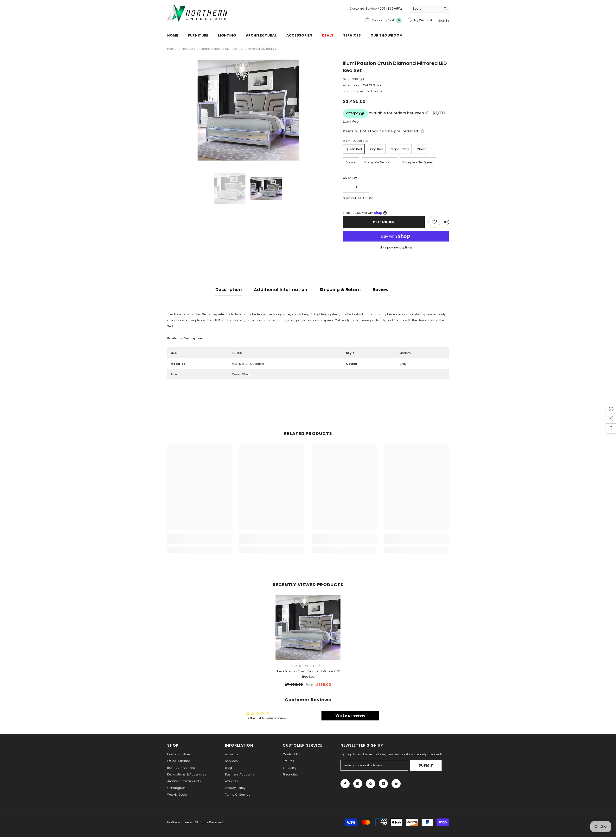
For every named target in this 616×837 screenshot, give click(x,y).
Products (188, 49)
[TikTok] (383, 783)
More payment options (395, 247)
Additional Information (281, 289)
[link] (199, 541)
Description (228, 289)
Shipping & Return (340, 289)
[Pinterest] (370, 783)
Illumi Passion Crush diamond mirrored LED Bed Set (308, 674)
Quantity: (350, 178)
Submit (426, 765)
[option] (248, 110)
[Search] (429, 8)
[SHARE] (444, 222)
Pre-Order (383, 221)
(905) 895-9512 (389, 8)
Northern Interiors (307, 666)
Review (381, 289)
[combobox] (425, 8)
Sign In (443, 21)
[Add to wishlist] (434, 222)
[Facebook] (345, 783)
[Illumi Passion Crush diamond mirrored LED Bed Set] (308, 627)
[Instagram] (357, 783)
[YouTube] (396, 783)
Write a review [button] (350, 715)
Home (171, 49)
